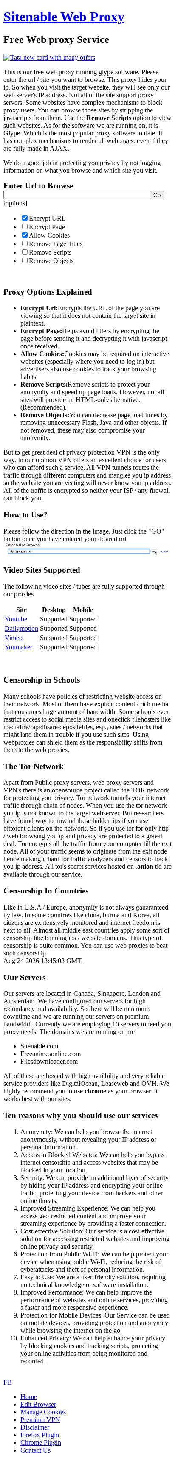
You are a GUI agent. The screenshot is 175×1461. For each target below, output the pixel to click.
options (15, 203)
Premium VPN (40, 1419)
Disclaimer (34, 1427)
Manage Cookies (43, 1412)
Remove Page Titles (55, 243)
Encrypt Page (47, 226)
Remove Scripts (50, 252)
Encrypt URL (47, 218)
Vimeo (14, 637)
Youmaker (18, 647)
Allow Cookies (49, 235)
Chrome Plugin (40, 1442)
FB (7, 1382)
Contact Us (35, 1450)
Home (28, 1396)
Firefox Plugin (39, 1435)
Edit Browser (38, 1404)
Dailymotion (21, 628)
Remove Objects (51, 260)
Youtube (16, 619)
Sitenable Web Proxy (63, 16)
